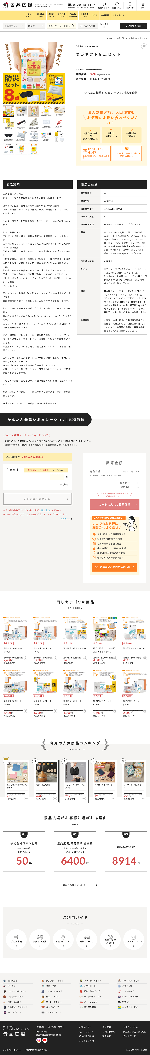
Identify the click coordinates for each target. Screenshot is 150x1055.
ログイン (130, 7)
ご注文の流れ (85, 1027)
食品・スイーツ (53, 996)
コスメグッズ (128, 991)
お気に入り (116, 7)
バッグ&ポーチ (52, 1007)
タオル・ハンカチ (130, 996)
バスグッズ (127, 986)
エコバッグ (13, 980)
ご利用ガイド (64, 518)
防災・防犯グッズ (92, 991)
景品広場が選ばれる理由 (134, 1031)
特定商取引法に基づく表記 (36, 1049)
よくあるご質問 (86, 1040)
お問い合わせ (45, 510)
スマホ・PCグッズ (54, 991)
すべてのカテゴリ (51, 1012)
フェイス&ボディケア (17, 991)
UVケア (125, 1001)
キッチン (12, 986)
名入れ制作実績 (86, 1036)
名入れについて (86, 1031)
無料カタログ (103, 7)
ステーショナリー (92, 1001)
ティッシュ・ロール (93, 996)
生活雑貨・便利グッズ (17, 1007)
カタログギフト (15, 1012)
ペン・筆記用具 (15, 1001)
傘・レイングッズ (54, 1001)
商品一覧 (120, 38)
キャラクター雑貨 (130, 1007)
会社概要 (106, 1027)
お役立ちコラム (130, 1027)
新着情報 (106, 1036)
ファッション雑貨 (15, 996)
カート (143, 7)
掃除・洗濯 (51, 986)
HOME (109, 38)
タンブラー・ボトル (55, 980)
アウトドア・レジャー (132, 980)
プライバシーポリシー (12, 1049)
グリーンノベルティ (92, 980)
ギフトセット (90, 986)
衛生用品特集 (90, 1007)
